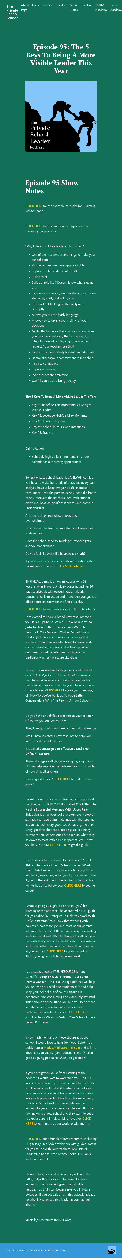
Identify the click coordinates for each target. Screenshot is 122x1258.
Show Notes (74, 8)
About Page (25, 8)
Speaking (61, 5)
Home (36, 5)
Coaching (86, 5)
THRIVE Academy (101, 8)
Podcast (48, 5)
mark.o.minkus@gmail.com (62, 1047)
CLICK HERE (33, 206)
